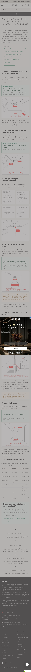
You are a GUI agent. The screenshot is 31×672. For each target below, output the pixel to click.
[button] (27, 664)
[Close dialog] (30, 318)
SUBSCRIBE (15, 348)
